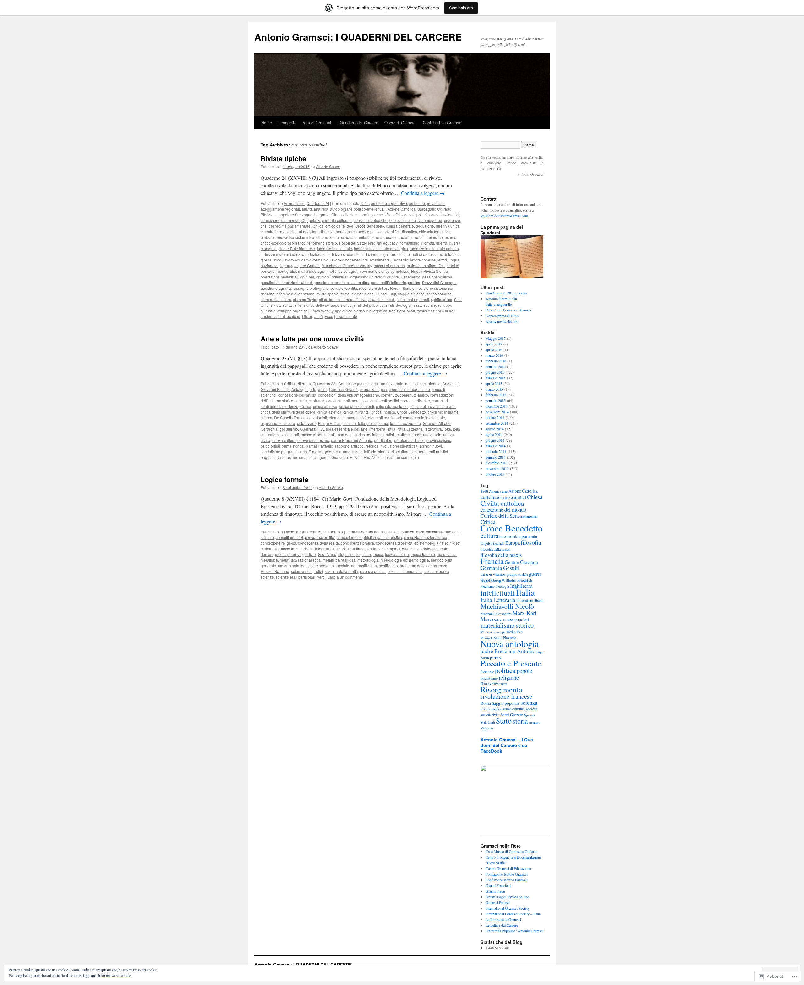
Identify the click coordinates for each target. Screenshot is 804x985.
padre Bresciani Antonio (351, 440)
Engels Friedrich (492, 543)
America (495, 491)
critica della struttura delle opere (288, 412)
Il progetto (287, 122)
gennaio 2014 (496, 456)
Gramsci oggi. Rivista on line (507, 896)
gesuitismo (289, 429)
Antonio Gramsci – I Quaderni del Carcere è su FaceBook (508, 745)
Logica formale (284, 479)
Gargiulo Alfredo (437, 423)
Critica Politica (383, 412)
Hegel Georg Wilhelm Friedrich (506, 580)
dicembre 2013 (497, 462)
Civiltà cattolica (411, 531)
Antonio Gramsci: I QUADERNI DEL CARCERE (358, 36)
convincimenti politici (381, 400)
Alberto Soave (328, 166)
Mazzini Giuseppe (493, 632)
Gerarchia (269, 429)
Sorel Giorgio (511, 715)
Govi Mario (327, 554)
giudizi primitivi (288, 554)
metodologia (368, 560)
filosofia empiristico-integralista (307, 548)
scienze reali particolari (295, 577)
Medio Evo (514, 632)
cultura (266, 417)
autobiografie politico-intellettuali (358, 209)
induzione (369, 254)
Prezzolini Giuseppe (439, 282)
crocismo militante (443, 412)
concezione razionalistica (425, 537)
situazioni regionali (413, 299)
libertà (538, 600)
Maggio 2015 (496, 377)
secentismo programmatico (284, 451)
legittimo (363, 554)
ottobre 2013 (495, 473)
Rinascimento (494, 683)
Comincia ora (461, 7)
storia (520, 720)
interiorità (377, 429)
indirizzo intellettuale (334, 248)
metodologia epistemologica (405, 560)
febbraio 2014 (496, 451)
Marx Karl (524, 613)
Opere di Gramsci (400, 122)
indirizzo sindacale (344, 254)
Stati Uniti (488, 722)
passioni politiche (437, 276)
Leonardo (400, 259)
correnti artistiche (415, 400)
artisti (322, 389)
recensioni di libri (373, 288)
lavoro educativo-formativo (306, 259)
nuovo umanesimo (313, 440)
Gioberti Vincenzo (493, 574)
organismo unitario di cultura (374, 276)
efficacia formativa (434, 231)
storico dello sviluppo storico (327, 305)
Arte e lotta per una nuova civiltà (312, 338)
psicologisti (270, 445)
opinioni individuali (332, 276)
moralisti (387, 434)
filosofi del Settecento (357, 242)
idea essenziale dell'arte (346, 429)
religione (509, 677)
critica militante (356, 412)
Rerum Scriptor (403, 288)
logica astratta (397, 554)
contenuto (389, 395)
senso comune (439, 293)
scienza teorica (436, 571)
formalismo (409, 242)
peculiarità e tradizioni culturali (287, 282)
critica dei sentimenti (356, 406)
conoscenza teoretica (394, 543)
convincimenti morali (343, 400)
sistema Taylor (305, 299)
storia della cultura (394, 451)
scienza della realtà (341, 571)
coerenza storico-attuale (409, 389)
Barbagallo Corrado (434, 209)
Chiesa (534, 497)
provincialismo (438, 440)
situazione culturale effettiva (343, 299)
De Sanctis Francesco (293, 417)
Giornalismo (294, 203)
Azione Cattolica (402, 209)
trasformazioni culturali (436, 310)
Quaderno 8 (333, 531)
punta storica (293, 445)
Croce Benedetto (369, 225)
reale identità (346, 288)
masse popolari (516, 619)
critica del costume (392, 406)
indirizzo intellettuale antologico (381, 248)
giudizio (309, 554)
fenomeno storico (322, 242)
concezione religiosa (278, 543)
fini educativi (388, 242)
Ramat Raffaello (319, 445)
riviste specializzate (333, 293)
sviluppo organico (292, 310)
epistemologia (426, 543)
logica (378, 554)
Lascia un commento (401, 457)
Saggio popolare (506, 703)
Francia (492, 561)
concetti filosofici (386, 214)
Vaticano (487, 728)
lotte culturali (288, 434)
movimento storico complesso (384, 271)
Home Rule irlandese (297, 248)
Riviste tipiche (283, 158)
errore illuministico (427, 237)
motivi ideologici (312, 271)
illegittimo (346, 554)
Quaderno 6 (310, 531)
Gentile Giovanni (521, 562)
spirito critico (441, 299)
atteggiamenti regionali (280, 209)
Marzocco (491, 619)
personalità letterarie (388, 282)
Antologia (299, 389)
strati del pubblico (369, 305)
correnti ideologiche (371, 220)
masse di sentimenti (318, 434)
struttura (534, 722)
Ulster (307, 316)
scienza (529, 702)
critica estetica (329, 412)
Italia (391, 429)
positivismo (388, 565)
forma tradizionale (405, 423)
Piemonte (487, 671)
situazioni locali (381, 299)
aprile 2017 (494, 343)
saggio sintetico (411, 293)
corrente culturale (337, 220)
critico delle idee (339, 225)
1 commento (346, 316)
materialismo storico (507, 625)
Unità (318, 316)
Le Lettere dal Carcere (502, 924)
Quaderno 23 (324, 383)
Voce (329, 316)
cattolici (518, 497)
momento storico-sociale (357, 434)
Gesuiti (511, 567)
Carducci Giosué (343, 389)
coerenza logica (373, 389)
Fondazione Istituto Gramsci (507, 874)
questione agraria (276, 288)
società (531, 709)
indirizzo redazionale (308, 254)
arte (313, 389)
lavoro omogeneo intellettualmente (360, 259)
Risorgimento (501, 689)
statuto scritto (281, 305)
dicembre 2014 (497, 406)
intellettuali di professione (421, 254)
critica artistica (325, 406)
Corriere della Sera (500, 515)
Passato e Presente (511, 663)
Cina (335, 214)
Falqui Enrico (329, 423)
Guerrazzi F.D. (312, 429)
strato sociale (424, 305)
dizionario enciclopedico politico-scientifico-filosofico (372, 231)
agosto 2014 (495, 428)
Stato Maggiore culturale (329, 451)
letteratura (433, 429)
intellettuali (498, 593)
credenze (452, 220)
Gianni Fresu (495, 891)
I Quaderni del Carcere (357, 122)
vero (321, 577)
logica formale (423, 554)
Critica (317, 225)
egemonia (528, 536)
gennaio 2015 (496, 400)
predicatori (383, 440)
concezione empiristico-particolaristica (369, 537)
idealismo (488, 586)
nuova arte (432, 434)
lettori (442, 259)
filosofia (531, 542)
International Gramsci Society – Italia (513, 913)
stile (298, 305)
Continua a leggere (423, 193)
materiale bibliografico (426, 265)
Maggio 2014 (496, 445)
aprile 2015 (494, 383)
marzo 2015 (494, 389)
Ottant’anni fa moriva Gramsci (508, 309)
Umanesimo (286, 457)
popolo (524, 670)
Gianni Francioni (498, 885)
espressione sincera (278, 423)
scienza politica (491, 709)
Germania (491, 567)
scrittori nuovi (430, 445)
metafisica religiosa (339, 560)
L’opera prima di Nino (502, 315)
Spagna (529, 715)
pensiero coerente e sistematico (342, 282)
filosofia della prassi (360, 423)
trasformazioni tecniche (280, 316)
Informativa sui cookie (114, 975)
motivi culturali (409, 434)
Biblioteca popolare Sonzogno (286, 214)
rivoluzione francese (506, 696)
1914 (364, 203)
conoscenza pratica (357, 543)
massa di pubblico (389, 265)
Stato (504, 720)
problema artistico (409, 440)
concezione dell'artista (297, 395)
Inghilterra (389, 254)
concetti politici (414, 214)
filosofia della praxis (501, 555)
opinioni (307, 276)
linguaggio (289, 265)
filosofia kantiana (350, 548)
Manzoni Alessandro (496, 613)
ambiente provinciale (427, 203)
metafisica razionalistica (300, 560)
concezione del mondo (280, 220)
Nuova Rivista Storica (429, 271)
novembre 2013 (497, 468)
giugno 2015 (495, 372)
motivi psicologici (342, 271)
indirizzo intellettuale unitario (434, 248)
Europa (512, 542)
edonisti (320, 417)
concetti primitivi (289, 537)
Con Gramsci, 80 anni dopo (506, 292)
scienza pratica (373, 571)
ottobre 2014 (495, 417)
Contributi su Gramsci (442, 122)
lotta (447, 429)
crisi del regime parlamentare (286, 225)
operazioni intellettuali (279, 276)
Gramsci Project (497, 902)
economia (509, 536)
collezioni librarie (356, 214)
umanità (306, 457)
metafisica (269, 560)
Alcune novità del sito (502, 321)
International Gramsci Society (508, 908)
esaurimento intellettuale (424, 417)
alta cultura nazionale (385, 383)
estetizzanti (306, 423)
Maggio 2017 (496, 338)
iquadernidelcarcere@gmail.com (504, 215)
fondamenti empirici (383, 548)
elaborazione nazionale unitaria (343, 237)
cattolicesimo (495, 497)
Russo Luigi (386, 293)
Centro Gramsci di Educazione (508, 868)
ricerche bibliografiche (295, 293)
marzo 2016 (494, 355)
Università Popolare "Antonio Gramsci (514, 930)
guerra (441, 242)
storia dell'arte (364, 451)
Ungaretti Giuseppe (331, 457)
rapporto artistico (349, 445)
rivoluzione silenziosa (398, 445)
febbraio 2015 (496, 394)
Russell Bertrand (275, 571)
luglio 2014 (494, 434)
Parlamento (411, 276)
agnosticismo (385, 531)
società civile (490, 714)
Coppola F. (311, 220)
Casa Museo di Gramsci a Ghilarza (511, 851)
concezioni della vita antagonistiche (348, 395)
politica (414, 282)
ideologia (502, 586)
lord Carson (310, 265)
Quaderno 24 (318, 203)
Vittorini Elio (360, 457)
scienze (267, 577)
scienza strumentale (405, 571)
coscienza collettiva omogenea (415, 220)
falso (444, 543)
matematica (447, 554)
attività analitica (315, 209)
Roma (486, 703)
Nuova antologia (510, 644)
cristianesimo (528, 516)
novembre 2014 (497, 411)
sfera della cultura (276, 299)
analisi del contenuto (423, 383)
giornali (427, 242)
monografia (286, 271)
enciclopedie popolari (391, 237)
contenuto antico (414, 395)
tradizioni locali (402, 310)
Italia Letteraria (410, 429)
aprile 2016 (494, 349)
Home (266, 122)
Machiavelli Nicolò (507, 606)
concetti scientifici (444, 214)
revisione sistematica (435, 288)
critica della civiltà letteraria (433, 406)
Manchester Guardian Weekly (347, 265)
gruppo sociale (517, 574)
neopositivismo (364, 565)
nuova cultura (284, 440)
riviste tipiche (362, 293)
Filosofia (291, 531)
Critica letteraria (297, 383)
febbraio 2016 (496, 360)
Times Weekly (321, 310)
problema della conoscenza (423, 565)
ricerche (267, 293)
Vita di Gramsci (317, 122)
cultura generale (400, 225)
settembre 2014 (497, 423)
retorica (372, 445)
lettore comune (423, 259)
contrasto (316, 400)
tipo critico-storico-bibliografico (361, 310)
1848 (484, 490)
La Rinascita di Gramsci (503, 919)
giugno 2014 (495, 440)
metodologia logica (294, 565)
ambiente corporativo (389, 203)
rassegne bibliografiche (313, 288)
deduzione (425, 225)
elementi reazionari (384, 417)
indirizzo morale (274, 254)
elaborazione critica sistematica (287, 237)
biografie (321, 214)
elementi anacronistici (347, 417)
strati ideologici (398, 305)
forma (383, 423)
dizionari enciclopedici (306, 231)
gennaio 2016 (496, 366)
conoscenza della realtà (318, 543)
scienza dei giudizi (307, 571)
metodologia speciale (330, 565)
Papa (539, 651)
